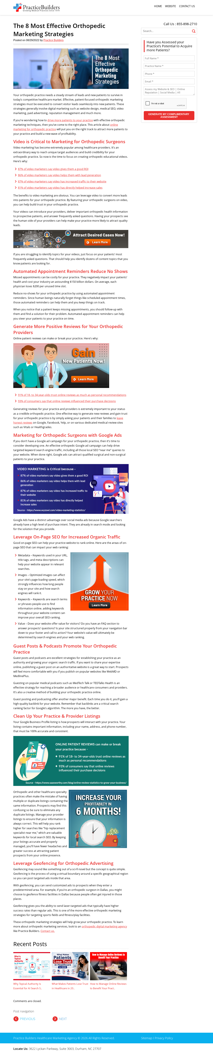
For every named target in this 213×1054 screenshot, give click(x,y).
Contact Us (187, 6)
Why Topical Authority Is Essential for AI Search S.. (27, 986)
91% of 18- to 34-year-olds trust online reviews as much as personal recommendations (72, 395)
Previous (27, 1019)
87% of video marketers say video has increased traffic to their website (62, 181)
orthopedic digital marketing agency (104, 926)
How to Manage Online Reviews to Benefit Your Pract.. (108, 986)
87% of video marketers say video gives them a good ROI (53, 169)
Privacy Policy (164, 1038)
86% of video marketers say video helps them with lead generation (59, 175)
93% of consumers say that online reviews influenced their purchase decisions (67, 401)
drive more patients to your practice (70, 120)
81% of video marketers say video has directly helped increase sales (60, 187)
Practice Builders (53, 40)
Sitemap (146, 1038)
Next (63, 1019)
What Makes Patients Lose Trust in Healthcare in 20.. (70, 986)
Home (158, 6)
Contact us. (48, 931)
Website (170, 6)
